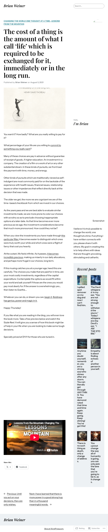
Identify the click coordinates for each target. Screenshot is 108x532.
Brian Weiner (14, 5)
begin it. (49, 297)
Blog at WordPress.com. (54, 529)
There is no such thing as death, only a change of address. (82, 452)
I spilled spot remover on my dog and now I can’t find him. (81, 296)
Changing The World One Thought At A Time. (27, 21)
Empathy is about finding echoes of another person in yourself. (95, 360)
